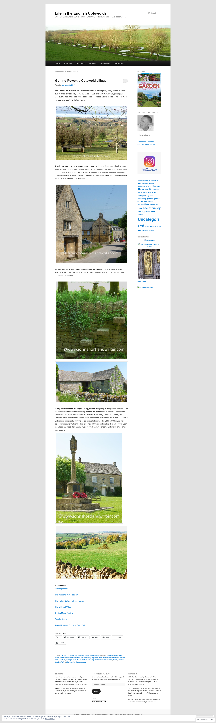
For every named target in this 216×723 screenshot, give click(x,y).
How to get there (61, 588)
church (67, 657)
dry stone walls (97, 657)
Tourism (81, 655)
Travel (86, 655)
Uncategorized (95, 655)
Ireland (151, 201)
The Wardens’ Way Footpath (66, 594)
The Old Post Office (63, 606)
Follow (96, 691)
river (140, 208)
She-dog (141, 212)
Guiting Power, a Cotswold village (80, 80)
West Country (155, 226)
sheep (147, 212)
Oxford (152, 204)
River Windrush (100, 660)
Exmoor (152, 192)
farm (105, 657)
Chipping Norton (148, 183)
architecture (59, 657)
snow (153, 212)
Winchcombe (70, 662)
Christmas (141, 186)
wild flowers (143, 230)
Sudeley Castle (61, 619)
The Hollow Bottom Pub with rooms (69, 600)
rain (157, 204)
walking (121, 660)
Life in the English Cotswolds (81, 13)
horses (144, 201)
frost (152, 196)
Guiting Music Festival (64, 613)
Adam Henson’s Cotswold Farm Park (70, 625)
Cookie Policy (49, 719)
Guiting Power (71, 660)
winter (151, 231)
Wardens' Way (60, 662)
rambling (91, 660)
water (147, 227)
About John (68, 63)
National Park (143, 204)
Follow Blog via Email (101, 674)
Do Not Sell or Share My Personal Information (126, 714)
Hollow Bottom (82, 660)
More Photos (142, 281)
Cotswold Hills (72, 655)
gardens (150, 198)
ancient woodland (144, 180)
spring (140, 214)
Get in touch (80, 63)
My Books (92, 63)
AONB (64, 655)
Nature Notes (105, 63)
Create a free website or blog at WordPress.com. (91, 714)
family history (143, 195)
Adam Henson (111, 655)
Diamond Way (86, 657)
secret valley (152, 208)
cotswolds (147, 189)
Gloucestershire (113, 657)
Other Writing (118, 63)
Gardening (142, 198)
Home (58, 63)
